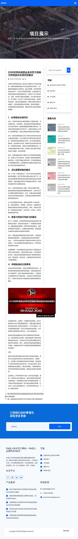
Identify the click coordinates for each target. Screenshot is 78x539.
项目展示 (52, 91)
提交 (59, 427)
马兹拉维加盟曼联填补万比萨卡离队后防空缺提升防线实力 (64, 141)
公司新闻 (52, 97)
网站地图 (66, 531)
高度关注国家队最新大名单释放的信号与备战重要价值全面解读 (64, 129)
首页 (10, 38)
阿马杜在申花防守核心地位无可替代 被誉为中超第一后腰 (64, 152)
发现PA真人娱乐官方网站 (58, 85)
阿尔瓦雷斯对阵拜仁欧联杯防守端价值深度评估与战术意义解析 (64, 177)
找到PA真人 (53, 108)
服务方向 (52, 102)
